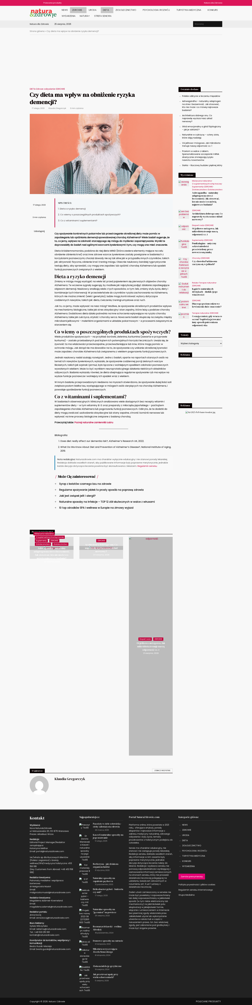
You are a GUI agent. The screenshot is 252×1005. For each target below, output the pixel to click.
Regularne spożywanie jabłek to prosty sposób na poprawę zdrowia (99, 490)
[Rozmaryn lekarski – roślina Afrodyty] (84, 932)
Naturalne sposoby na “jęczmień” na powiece (104, 911)
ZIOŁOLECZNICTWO (191, 845)
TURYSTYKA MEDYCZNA (193, 855)
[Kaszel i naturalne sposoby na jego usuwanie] (84, 847)
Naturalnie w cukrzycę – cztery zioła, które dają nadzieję (200, 136)
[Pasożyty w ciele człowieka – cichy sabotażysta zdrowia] (84, 826)
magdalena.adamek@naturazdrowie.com (51, 906)
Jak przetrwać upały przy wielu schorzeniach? (105, 976)
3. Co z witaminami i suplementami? (77, 220)
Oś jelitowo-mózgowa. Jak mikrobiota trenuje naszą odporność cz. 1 (151, 646)
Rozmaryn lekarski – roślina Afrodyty (107, 928)
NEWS (65, 10)
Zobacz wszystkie (162, 770)
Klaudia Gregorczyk (57, 108)
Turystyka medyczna (188, 10)
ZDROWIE (77, 10)
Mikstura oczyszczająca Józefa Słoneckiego (105, 950)
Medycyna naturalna (44, 533)
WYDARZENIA (68, 16)
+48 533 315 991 (42, 932)
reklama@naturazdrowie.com (51, 929)
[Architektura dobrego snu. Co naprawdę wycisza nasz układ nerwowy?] (183, 214)
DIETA (106, 10)
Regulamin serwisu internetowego (195, 889)
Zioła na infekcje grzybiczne (107, 966)
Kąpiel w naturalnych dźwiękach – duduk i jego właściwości (204, 291)
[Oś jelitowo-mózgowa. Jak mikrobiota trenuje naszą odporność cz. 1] (183, 227)
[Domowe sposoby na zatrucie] (84, 943)
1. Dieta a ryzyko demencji (72, 208)
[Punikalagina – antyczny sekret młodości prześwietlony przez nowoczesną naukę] (183, 244)
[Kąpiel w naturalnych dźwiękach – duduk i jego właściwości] (183, 288)
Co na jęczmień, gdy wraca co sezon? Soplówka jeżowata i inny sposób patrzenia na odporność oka (207, 321)
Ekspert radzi (145, 639)
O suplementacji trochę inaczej (50, 537)
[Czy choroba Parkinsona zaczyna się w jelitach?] (183, 267)
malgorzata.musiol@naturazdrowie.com (50, 892)
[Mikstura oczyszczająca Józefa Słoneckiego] (84, 955)
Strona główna (37, 31)
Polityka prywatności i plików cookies (196, 884)
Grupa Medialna (186, 894)
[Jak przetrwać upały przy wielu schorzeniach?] (84, 982)
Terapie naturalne (207, 283)
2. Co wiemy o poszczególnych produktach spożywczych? (89, 214)
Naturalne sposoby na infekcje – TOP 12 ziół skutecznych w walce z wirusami (105, 502)
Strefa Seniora (102, 16)
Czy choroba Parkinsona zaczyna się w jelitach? (204, 263)
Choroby (196, 258)
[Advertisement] (126, 63)
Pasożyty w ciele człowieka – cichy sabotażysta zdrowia (107, 825)
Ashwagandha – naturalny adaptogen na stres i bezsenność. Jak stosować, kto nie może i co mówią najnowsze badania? (52, 553)
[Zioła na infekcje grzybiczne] (84, 968)
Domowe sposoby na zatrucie (108, 940)
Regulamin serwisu (147, 466)
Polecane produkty (52, 2)
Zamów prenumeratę (192, 876)
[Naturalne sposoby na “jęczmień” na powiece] (84, 916)
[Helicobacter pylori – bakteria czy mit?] (84, 897)
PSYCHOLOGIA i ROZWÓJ (156, 10)
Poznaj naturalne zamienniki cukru (93, 422)
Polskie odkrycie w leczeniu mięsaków (201, 96)
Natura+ (85, 16)
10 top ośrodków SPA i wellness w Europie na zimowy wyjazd (94, 507)
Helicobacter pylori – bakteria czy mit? (108, 891)
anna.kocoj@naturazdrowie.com (52, 917)
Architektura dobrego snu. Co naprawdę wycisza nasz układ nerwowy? (101, 548)
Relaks (195, 283)
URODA (92, 10)
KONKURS (213, 10)
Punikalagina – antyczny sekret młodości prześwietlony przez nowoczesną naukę (204, 248)
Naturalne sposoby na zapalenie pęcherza (104, 880)
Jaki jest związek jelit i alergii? (75, 496)
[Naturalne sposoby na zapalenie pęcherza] (84, 880)
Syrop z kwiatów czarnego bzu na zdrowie (83, 484)
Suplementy (41, 540)
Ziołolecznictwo (126, 10)
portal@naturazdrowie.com (50, 851)
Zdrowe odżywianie (45, 88)
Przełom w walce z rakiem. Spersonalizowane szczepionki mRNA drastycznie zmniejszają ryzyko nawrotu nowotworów (200, 156)
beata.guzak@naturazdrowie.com (53, 949)
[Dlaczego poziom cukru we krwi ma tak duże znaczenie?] (183, 304)
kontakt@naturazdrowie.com (44, 935)
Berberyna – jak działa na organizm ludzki (105, 865)
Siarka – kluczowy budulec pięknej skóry (202, 165)
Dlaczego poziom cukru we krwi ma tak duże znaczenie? (207, 305)
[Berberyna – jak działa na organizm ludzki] (84, 869)
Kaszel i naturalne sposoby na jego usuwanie (108, 836)
